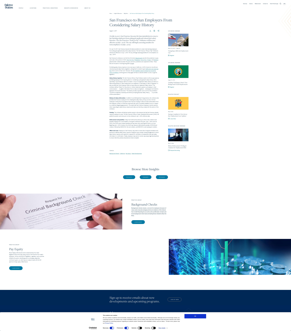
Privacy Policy (109, 323)
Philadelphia (137, 60)
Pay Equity (128, 153)
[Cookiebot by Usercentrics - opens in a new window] (93, 328)
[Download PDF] (150, 31)
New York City (130, 60)
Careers (251, 3)
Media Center (258, 3)
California (122, 153)
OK (195, 316)
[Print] (154, 31)
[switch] (126, 328)
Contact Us (265, 3)
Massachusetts (138, 58)
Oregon (149, 60)
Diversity (245, 3)
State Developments (137, 153)
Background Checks (114, 153)
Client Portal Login (274, 3)
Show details (162, 328)
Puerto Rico (144, 60)
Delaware (156, 60)
